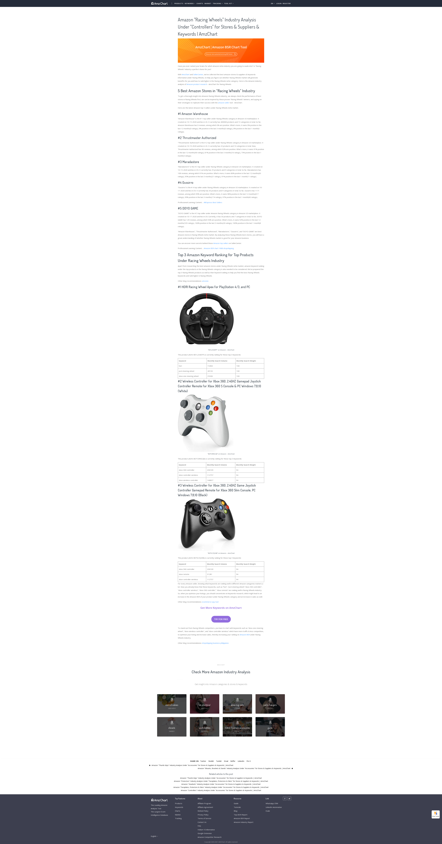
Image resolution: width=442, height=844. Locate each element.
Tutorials (237, 807)
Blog (235, 811)
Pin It (249, 761)
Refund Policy (203, 811)
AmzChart (186, 74)
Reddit (211, 761)
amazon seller (223, 102)
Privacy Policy (203, 815)
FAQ (199, 826)
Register (287, 3)
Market (208, 3)
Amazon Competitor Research (209, 837)
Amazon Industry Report (243, 822)
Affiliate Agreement (205, 807)
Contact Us (202, 822)
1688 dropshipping (226, 248)
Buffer (232, 761)
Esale (268, 811)
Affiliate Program (204, 803)
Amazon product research (197, 84)
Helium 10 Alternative (206, 829)
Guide (236, 803)
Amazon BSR (245, 634)
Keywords (179, 807)
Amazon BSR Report (242, 818)
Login (279, 3)
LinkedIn (241, 761)
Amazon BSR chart (211, 248)
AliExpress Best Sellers (213, 202)
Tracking (178, 818)
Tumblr (219, 761)
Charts (199, 3)
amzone (205, 281)
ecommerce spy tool (210, 602)
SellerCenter (198, 74)
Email (226, 761)
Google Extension (205, 833)
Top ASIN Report (240, 815)
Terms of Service (204, 818)
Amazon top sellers (221, 243)
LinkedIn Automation (274, 807)
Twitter (203, 761)
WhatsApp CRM (272, 803)
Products (178, 3)
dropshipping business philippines (215, 643)
